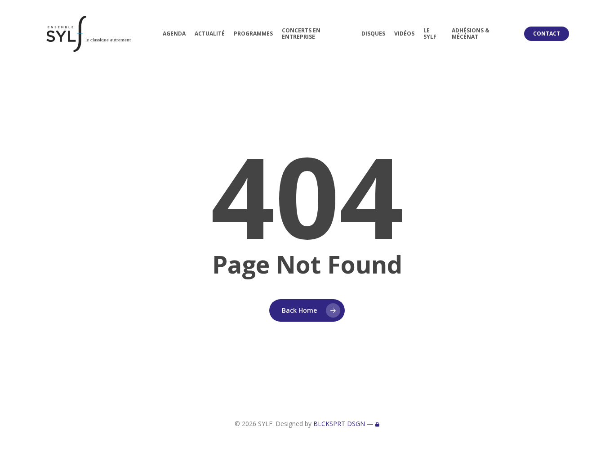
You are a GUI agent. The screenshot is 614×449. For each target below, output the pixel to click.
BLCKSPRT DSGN (339, 423)
